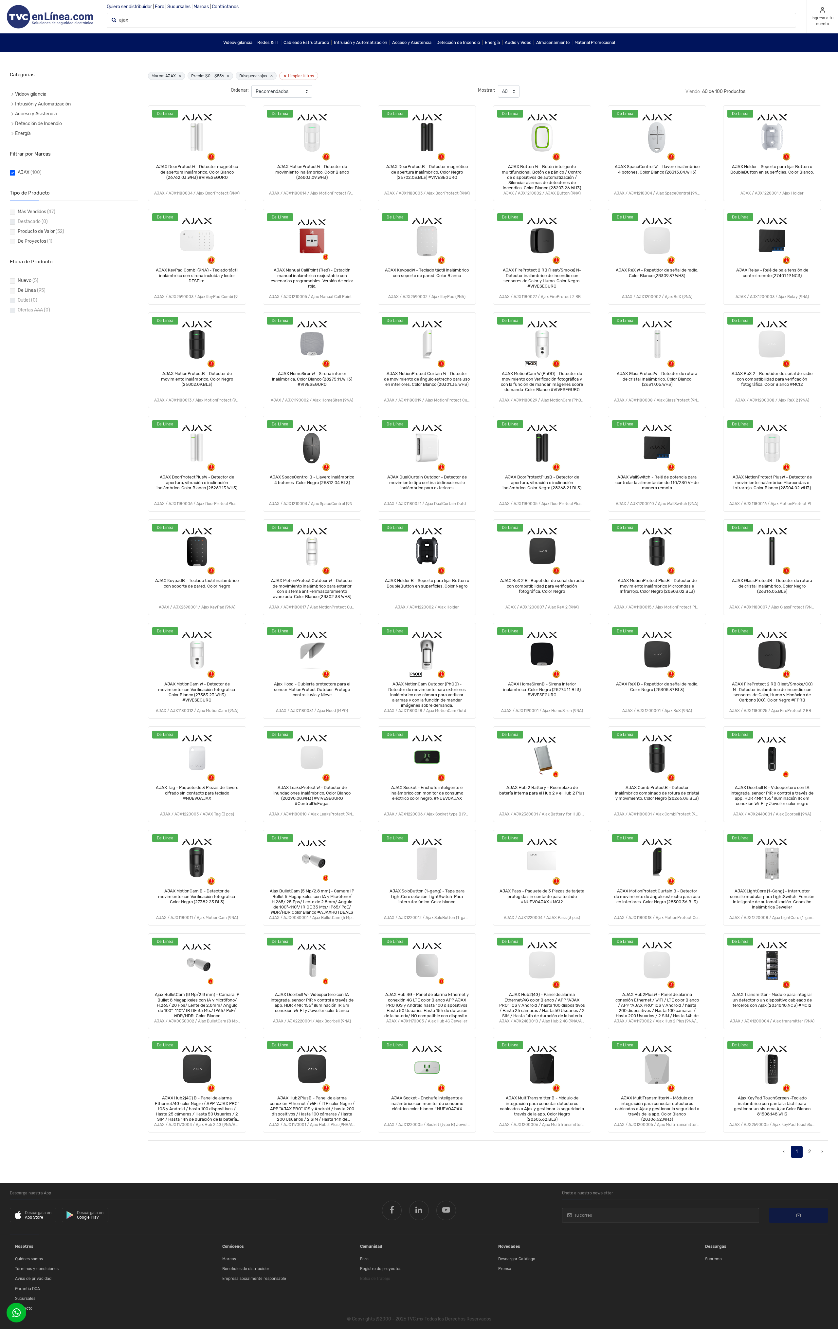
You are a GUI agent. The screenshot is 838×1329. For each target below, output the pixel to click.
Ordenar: (240, 90)
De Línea (32, 290)
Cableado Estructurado (306, 42)
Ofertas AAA (34, 310)
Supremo (713, 1259)
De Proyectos (35, 241)
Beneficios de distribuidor (245, 1268)
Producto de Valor (41, 231)
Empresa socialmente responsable (254, 1278)
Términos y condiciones (37, 1268)
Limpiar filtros (298, 76)
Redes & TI (268, 42)
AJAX (30, 172)
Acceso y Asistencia (411, 42)
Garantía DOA (27, 1288)
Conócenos (233, 1246)
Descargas (715, 1246)
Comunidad (371, 1246)
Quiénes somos (29, 1259)
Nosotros (24, 1246)
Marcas (201, 6)
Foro (159, 6)
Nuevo (28, 280)
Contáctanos (225, 6)
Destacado (33, 221)
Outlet (27, 300)
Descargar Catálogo (516, 1259)
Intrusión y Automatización (360, 42)
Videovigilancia (237, 42)
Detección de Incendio (458, 42)
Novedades (509, 1246)
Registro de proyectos (380, 1268)
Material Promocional (594, 42)
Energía (492, 42)
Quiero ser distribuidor (129, 6)
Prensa (504, 1268)
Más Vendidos (36, 212)
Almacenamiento (553, 42)
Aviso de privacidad (33, 1278)
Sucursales (179, 6)
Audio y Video (518, 42)
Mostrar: (486, 90)
